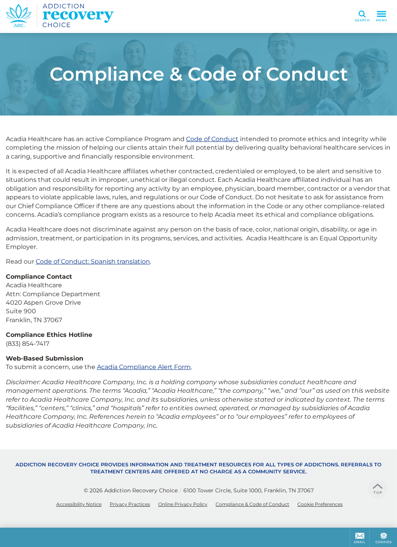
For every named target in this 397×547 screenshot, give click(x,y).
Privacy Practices (130, 504)
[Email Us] (359, 537)
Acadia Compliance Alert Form (144, 367)
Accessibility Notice (79, 504)
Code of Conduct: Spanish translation (93, 261)
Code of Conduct (212, 139)
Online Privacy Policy (182, 504)
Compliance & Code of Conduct (252, 504)
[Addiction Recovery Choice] (122, 15)
